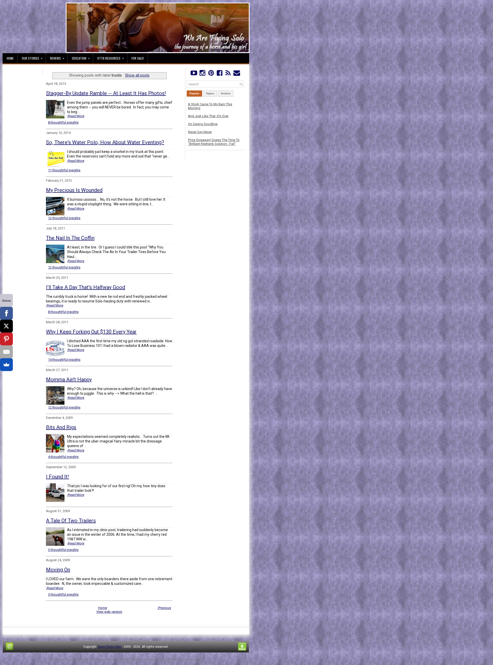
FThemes (70, 659)
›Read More (75, 116)
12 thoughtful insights (64, 218)
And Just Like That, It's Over (208, 116)
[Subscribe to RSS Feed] (228, 74)
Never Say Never (200, 132)
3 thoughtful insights (63, 550)
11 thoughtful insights (64, 170)
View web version (109, 612)
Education (81, 58)
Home (10, 58)
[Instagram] (202, 74)
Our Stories (32, 58)
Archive (226, 93)
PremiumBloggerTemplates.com (142, 659)
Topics (210, 93)
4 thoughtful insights (63, 457)
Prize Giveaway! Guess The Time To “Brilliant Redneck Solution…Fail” (214, 142)
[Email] (6, 351)
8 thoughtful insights (63, 122)
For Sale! (137, 58)
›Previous (164, 608)
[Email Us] (236, 74)
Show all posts (137, 75)
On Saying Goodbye (202, 124)
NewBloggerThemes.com (185, 659)
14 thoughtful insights (64, 360)
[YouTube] (193, 74)
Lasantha (111, 659)
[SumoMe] (6, 364)
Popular (194, 93)
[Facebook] (219, 74)
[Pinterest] (211, 74)
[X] (6, 326)
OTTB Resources (110, 58)
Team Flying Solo (109, 647)
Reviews (57, 58)
